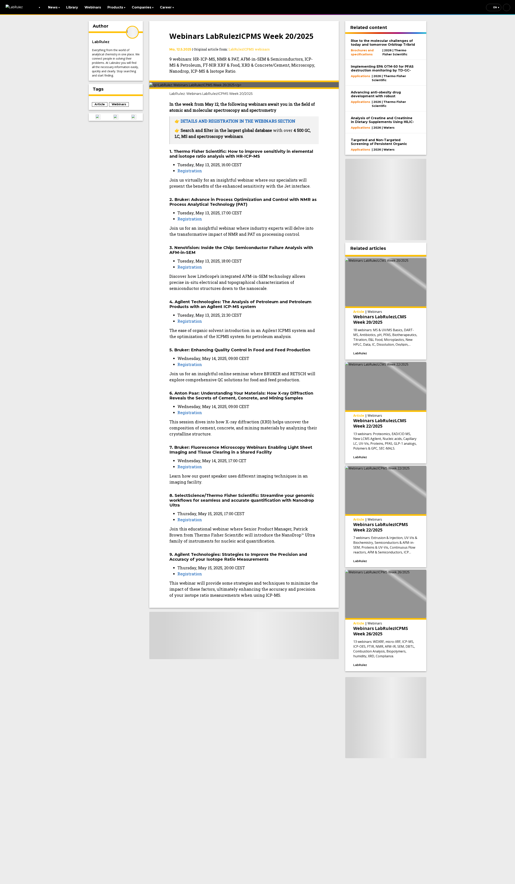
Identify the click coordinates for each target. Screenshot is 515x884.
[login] (506, 7)
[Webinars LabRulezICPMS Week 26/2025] (385, 620)
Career (167, 7)
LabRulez (100, 42)
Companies (142, 7)
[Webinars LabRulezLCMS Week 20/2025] (385, 309)
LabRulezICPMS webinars (249, 49)
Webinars (92, 7)
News (54, 7)
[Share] (408, 352)
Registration (189, 170)
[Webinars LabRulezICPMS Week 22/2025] (385, 516)
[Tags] (383, 352)
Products (116, 7)
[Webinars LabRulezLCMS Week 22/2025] (385, 412)
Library (72, 7)
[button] (98, 117)
